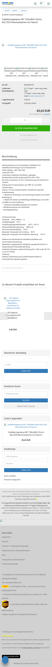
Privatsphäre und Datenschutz (13, 560)
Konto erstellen (10, 476)
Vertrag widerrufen (11, 656)
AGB (3, 555)
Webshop (17, 663)
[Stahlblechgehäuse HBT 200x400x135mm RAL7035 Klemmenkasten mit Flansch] (26, 46)
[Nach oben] (45, 663)
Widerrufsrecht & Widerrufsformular (16, 551)
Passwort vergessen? (12, 480)
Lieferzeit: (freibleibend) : (8, 89)
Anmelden (26, 371)
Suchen (26, 400)
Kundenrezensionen (12, 267)
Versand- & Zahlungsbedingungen (15, 546)
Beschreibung (9, 156)
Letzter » (24, 11)
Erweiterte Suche (26, 406)
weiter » (15, 11)
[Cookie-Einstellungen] (5, 660)
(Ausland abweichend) (36, 96)
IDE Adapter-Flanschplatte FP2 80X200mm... (13, 315)
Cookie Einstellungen (10, 564)
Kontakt (5, 542)
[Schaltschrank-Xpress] (6, 3)
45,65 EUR (26, 440)
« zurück (6, 11)
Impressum (6, 537)
